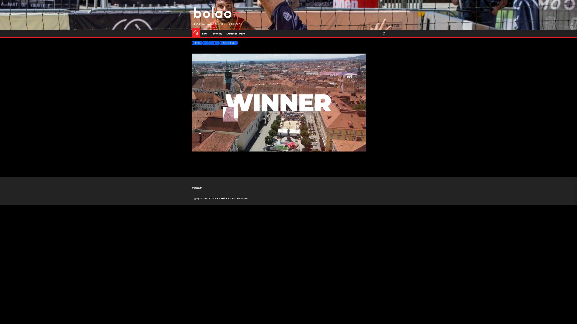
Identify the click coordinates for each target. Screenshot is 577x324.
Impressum (197, 188)
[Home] (196, 32)
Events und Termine (235, 34)
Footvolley (217, 34)
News (204, 34)
